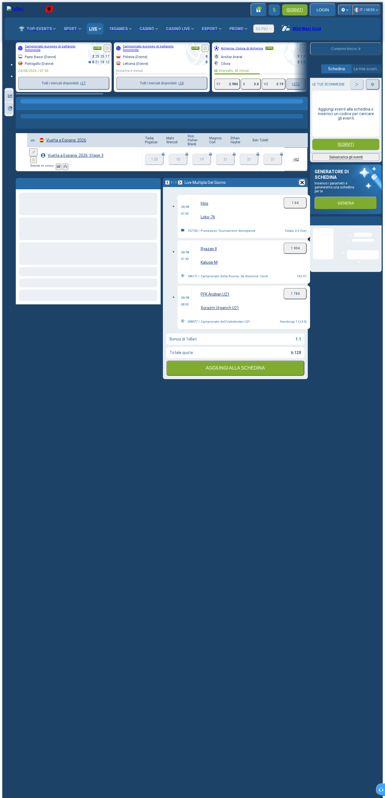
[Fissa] (33, 152)
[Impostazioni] (345, 10)
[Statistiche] (58, 167)
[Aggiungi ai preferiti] (107, 48)
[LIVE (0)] (21, 107)
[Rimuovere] (302, 182)
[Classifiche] (65, 167)
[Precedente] (167, 182)
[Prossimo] (180, 182)
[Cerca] (303, 107)
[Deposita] (274, 10)
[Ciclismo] (32, 107)
